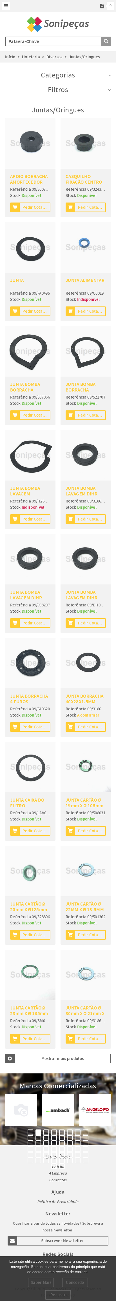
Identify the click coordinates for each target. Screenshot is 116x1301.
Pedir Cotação (36, 207)
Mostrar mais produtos (62, 1058)
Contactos (58, 1179)
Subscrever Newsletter (62, 1241)
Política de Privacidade (58, 1201)
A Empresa (58, 1173)
